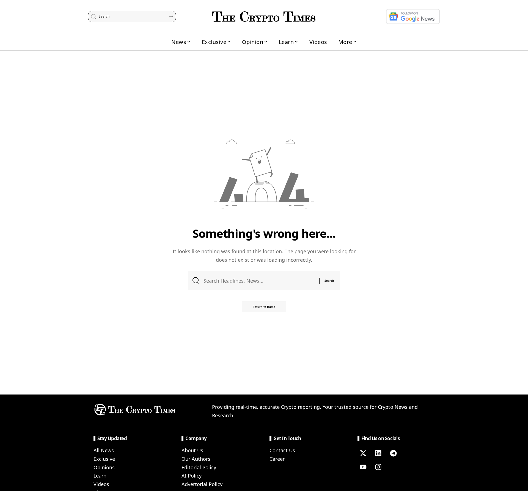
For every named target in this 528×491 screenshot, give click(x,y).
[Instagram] (378, 467)
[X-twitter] (363, 453)
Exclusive (104, 459)
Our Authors (196, 459)
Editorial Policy (199, 467)
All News (104, 450)
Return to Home (264, 307)
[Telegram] (393, 453)
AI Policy (192, 475)
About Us (192, 450)
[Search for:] (259, 281)
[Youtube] (363, 467)
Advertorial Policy (202, 484)
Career (277, 459)
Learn (100, 475)
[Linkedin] (378, 453)
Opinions (104, 467)
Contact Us (282, 450)
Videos (101, 484)
